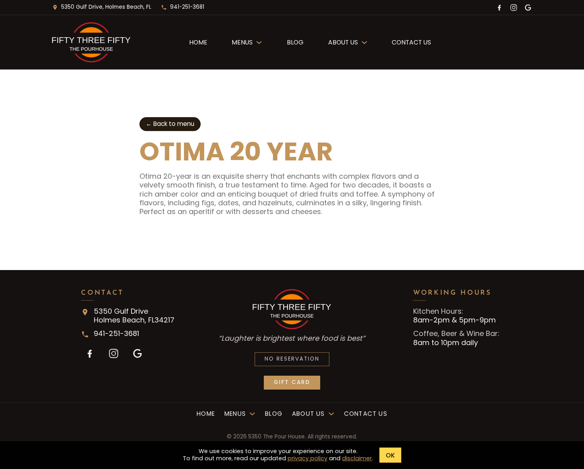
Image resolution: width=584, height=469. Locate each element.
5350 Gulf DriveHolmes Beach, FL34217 (134, 315)
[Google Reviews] (528, 7)
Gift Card (292, 382)
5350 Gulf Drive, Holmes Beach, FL (106, 7)
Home (198, 42)
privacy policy (307, 458)
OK (390, 455)
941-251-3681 (187, 7)
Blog (295, 42)
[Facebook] (499, 7)
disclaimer (357, 458)
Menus (242, 42)
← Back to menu (170, 124)
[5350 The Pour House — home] (111, 42)
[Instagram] (514, 7)
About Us (343, 42)
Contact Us (411, 42)
